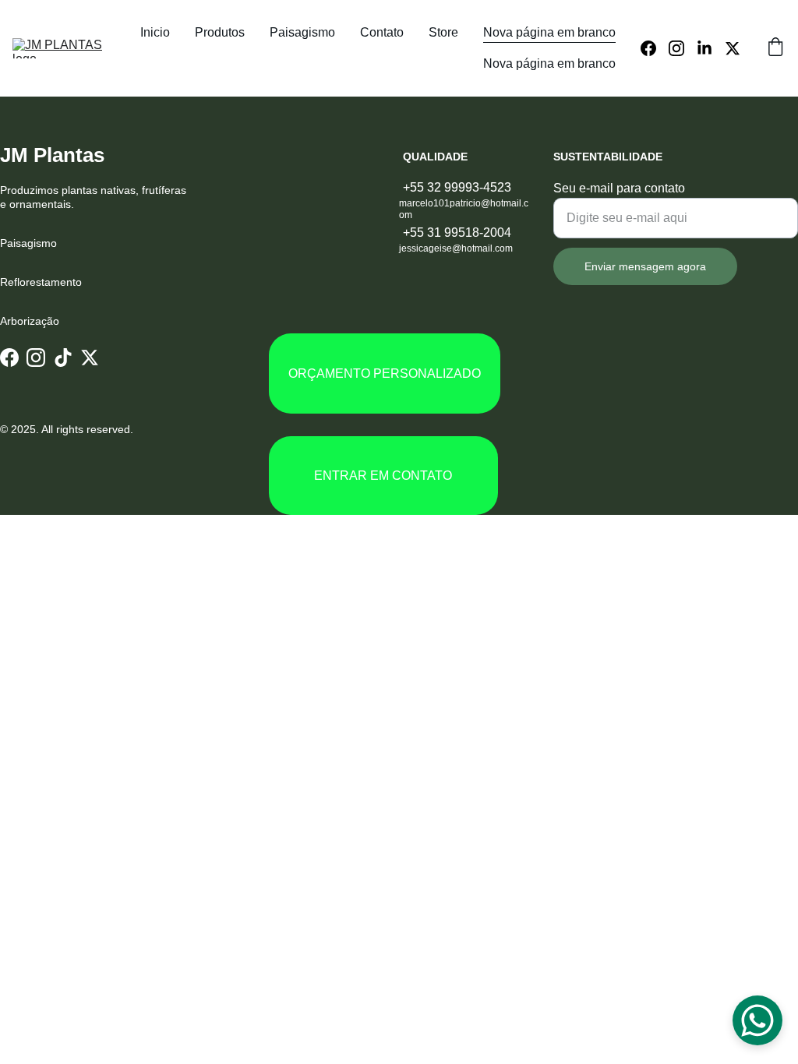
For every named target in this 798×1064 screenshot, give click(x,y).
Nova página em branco (549, 32)
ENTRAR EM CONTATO (383, 475)
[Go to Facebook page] (655, 48)
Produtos (220, 32)
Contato (382, 32)
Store (443, 32)
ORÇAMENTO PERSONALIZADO (384, 373)
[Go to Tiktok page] (63, 357)
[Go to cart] (775, 48)
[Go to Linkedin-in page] (711, 48)
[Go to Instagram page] (683, 48)
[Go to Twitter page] (732, 48)
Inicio (155, 32)
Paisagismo (302, 32)
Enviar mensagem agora (645, 266)
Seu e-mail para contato (619, 188)
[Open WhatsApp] (757, 1020)
